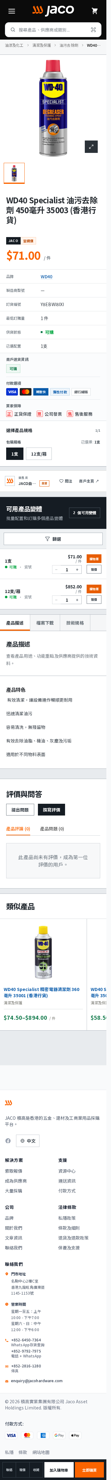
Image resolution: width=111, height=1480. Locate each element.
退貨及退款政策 (73, 1238)
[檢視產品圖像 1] (14, 173)
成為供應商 (16, 1181)
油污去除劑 (69, 45)
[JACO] (53, 11)
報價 (22, 1469)
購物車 (94, 558)
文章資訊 (14, 1238)
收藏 (36, 1469)
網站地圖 (41, 1452)
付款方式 (67, 1191)
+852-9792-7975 (26, 1353)
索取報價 (14, 1171)
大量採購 (14, 1191)
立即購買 (89, 1470)
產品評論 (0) (18, 828)
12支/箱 (39, 454)
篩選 (56, 539)
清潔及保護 (41, 45)
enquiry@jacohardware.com (37, 1380)
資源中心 (67, 1171)
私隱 (9, 1452)
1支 (14, 454)
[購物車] (94, 11)
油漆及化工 (14, 45)
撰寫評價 (51, 810)
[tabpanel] (53, 699)
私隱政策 (67, 1218)
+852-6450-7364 (27, 1342)
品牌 (9, 1218)
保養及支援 (69, 1247)
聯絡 (9, 1469)
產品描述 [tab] (15, 623)
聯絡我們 (14, 1247)
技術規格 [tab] (75, 623)
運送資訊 (67, 1181)
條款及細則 (69, 1228)
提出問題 (20, 810)
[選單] (11, 11)
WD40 (47, 276)
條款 (22, 1452)
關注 (68, 480)
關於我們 (14, 1228)
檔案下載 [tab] (45, 623)
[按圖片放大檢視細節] (91, 147)
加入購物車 (59, 1470)
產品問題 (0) (52, 828)
